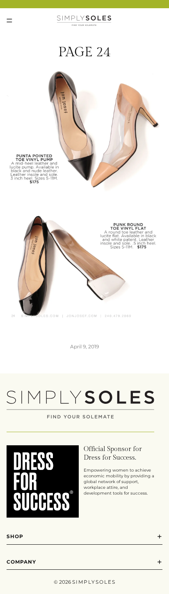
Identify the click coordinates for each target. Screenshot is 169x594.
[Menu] (9, 20)
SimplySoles (94, 582)
